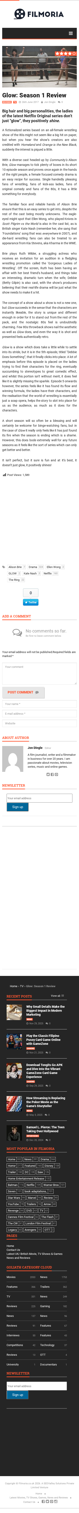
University (13, 1364)
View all (55, 995)
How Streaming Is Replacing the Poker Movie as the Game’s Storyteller (45, 1102)
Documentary (48, 1364)
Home (13, 986)
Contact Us (13, 1250)
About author (15, 738)
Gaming (30, 1048)
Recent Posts (19, 996)
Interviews (33, 1136)
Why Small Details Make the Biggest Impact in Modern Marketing (45, 1010)
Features (12, 1286)
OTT (43, 1354)
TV (15, 102)
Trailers (45, 1286)
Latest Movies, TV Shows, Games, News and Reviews (39, 1497)
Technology (47, 1345)
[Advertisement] (39, 519)
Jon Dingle (50, 102)
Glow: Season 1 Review (34, 95)
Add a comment (16, 616)
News (29, 1019)
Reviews (7, 102)
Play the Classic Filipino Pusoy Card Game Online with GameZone (43, 1039)
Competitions (15, 1345)
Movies (11, 1277)
